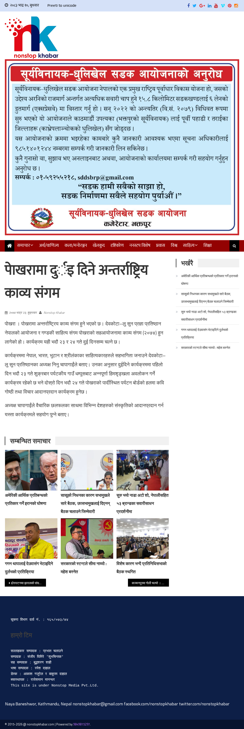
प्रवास (160, 245)
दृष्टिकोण (117, 245)
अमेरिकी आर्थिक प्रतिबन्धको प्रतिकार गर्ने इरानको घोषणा (209, 279)
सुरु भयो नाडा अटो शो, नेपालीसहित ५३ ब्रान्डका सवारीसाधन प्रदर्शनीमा (142, 503)
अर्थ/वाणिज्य (49, 245)
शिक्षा (207, 245)
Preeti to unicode (61, 5)
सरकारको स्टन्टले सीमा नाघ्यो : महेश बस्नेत (205, 347)
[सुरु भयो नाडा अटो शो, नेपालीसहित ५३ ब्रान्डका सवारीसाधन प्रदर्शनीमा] (143, 470)
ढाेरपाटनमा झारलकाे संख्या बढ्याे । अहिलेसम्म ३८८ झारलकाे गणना (28, 582)
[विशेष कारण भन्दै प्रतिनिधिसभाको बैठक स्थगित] (143, 538)
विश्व (174, 245)
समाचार (23, 245)
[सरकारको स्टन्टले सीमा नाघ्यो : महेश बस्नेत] (87, 541)
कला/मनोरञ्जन (76, 245)
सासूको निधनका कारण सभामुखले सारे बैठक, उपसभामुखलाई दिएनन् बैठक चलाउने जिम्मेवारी (85, 503)
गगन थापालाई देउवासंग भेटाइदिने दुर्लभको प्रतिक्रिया (204, 333)
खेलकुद (99, 245)
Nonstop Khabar (54, 312)
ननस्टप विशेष (139, 245)
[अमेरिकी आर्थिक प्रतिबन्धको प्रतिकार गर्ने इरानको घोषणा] (31, 470)
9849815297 (81, 724)
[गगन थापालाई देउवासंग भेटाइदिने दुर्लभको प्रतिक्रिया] (31, 538)
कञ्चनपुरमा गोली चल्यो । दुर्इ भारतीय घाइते (150, 582)
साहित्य (188, 245)
